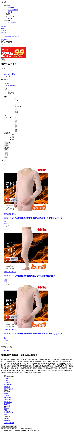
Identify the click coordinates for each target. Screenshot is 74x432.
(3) (12, 85)
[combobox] (37, 65)
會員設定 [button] (16, 36)
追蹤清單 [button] (7, 36)
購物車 (3, 28)
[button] (37, 12)
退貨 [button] (11, 36)
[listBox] (37, 161)
